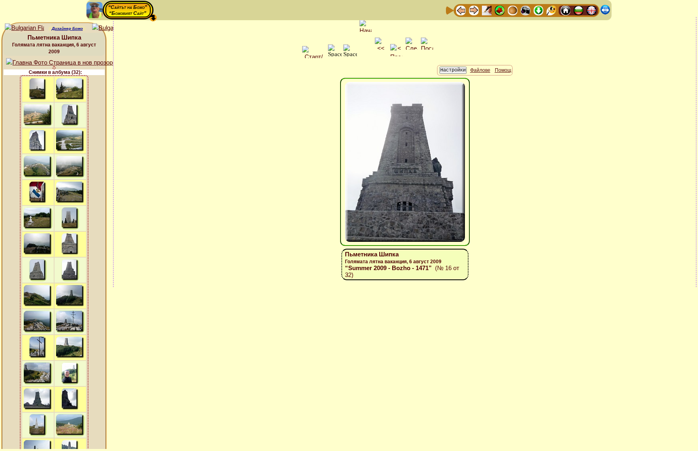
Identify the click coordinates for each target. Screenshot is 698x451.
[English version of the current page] (24, 28)
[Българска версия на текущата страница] (111, 28)
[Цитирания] (500, 9)
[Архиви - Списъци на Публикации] (487, 9)
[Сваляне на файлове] (538, 9)
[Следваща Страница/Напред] (474, 9)
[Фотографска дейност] (525, 9)
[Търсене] (551, 9)
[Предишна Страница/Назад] (461, 9)
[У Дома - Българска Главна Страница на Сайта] (578, 9)
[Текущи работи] (512, 9)
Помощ (503, 70)
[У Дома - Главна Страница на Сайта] (565, 9)
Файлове (480, 70)
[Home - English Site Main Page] (591, 9)
